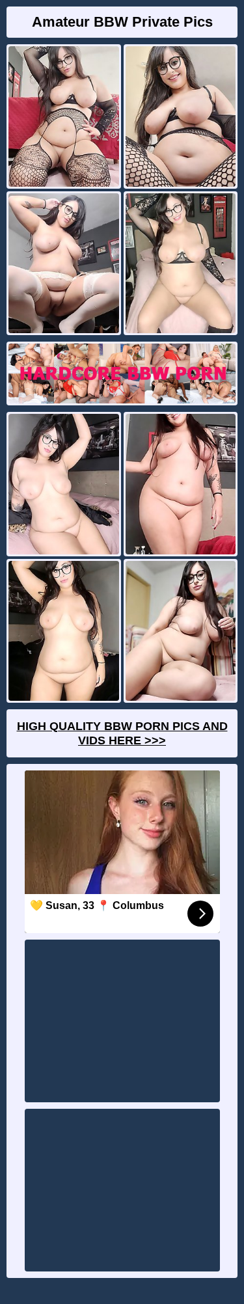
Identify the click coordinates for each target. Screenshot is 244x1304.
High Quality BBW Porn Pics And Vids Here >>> (122, 733)
